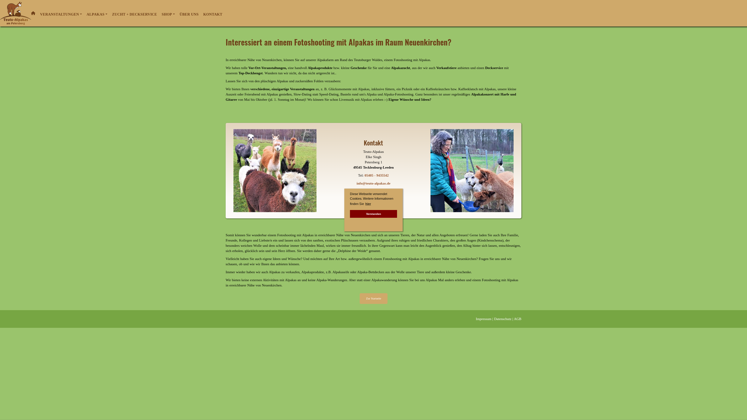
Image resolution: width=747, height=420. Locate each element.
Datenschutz (502, 319)
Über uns (189, 14)
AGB (517, 319)
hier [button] (368, 204)
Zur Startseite (373, 298)
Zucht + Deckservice (134, 14)
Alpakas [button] (95, 14)
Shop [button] (167, 14)
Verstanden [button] (373, 213)
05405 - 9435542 (377, 175)
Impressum (483, 319)
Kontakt (212, 14)
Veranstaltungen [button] (59, 14)
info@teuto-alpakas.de (373, 183)
